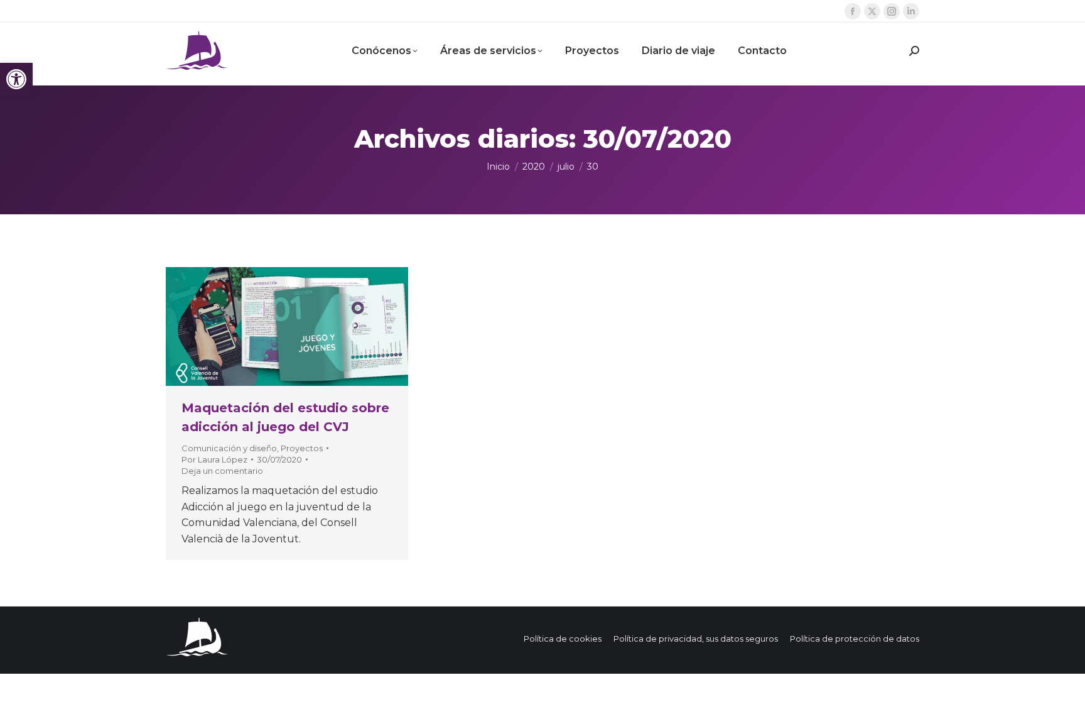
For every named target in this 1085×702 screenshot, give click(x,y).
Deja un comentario (222, 471)
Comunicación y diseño (229, 448)
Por (214, 459)
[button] (16, 79)
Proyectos (302, 448)
